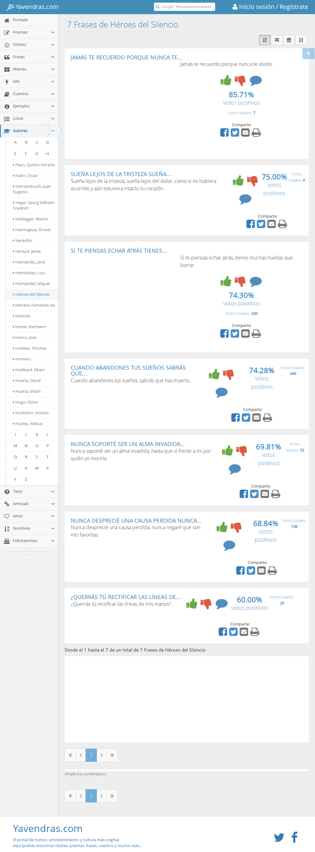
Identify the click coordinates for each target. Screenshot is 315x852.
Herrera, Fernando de (35, 305)
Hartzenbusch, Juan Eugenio (32, 189)
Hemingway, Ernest (33, 229)
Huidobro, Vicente (32, 413)
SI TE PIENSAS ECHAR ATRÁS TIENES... (119, 250)
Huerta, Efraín (28, 391)
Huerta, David (28, 380)
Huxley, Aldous (29, 423)
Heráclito (23, 240)
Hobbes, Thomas (30, 348)
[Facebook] (225, 134)
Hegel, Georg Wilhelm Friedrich (33, 205)
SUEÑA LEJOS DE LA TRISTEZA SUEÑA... (121, 174)
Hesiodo (23, 316)
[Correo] (246, 134)
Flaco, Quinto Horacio (35, 164)
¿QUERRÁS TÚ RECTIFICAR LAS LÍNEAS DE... (126, 597)
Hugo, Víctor (26, 402)
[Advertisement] (122, 106)
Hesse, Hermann (30, 326)
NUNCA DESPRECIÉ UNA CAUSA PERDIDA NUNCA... (136, 520)
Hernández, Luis (30, 272)
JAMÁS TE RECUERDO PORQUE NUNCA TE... (126, 57)
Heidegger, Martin (31, 219)
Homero (23, 359)
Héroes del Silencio (32, 294)
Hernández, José (30, 262)
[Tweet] (236, 134)
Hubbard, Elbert (30, 369)
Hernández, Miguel (32, 283)
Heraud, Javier (28, 251)
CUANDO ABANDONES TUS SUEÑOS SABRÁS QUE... (128, 370)
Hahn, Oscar (26, 175)
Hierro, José (25, 337)
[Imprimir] (257, 134)
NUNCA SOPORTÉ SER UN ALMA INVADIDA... (128, 444)
